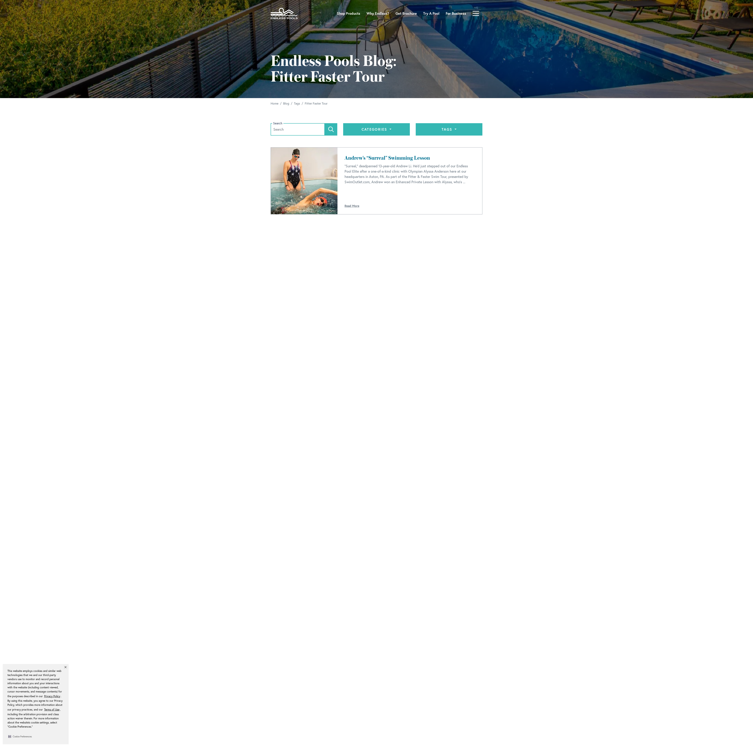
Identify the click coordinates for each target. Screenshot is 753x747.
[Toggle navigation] (475, 13)
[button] (20, 736)
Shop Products (348, 13)
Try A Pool (431, 13)
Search (277, 123)
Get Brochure (406, 13)
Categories (375, 129)
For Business (456, 13)
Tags (448, 129)
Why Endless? (377, 13)
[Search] (331, 129)
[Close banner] (65, 667)
